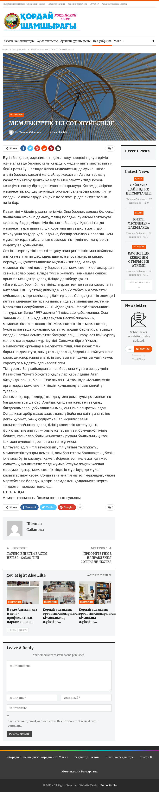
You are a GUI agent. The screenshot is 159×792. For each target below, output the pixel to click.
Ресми (138, 213)
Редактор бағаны (56, 4)
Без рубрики (102, 41)
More (117, 41)
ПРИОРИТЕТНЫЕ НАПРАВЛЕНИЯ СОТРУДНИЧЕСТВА (95, 558)
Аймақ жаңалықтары (19, 41)
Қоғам (138, 179)
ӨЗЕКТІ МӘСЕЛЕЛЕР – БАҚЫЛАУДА (138, 223)
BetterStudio (108, 785)
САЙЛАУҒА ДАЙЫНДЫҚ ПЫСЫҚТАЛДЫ (139, 189)
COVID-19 (94, 4)
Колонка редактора (77, 4)
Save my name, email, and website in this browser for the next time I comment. (53, 723)
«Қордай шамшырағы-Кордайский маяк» (24, 4)
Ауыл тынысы (47, 41)
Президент (138, 247)
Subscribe (143, 349)
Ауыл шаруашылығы (75, 41)
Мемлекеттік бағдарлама (114, 4)
